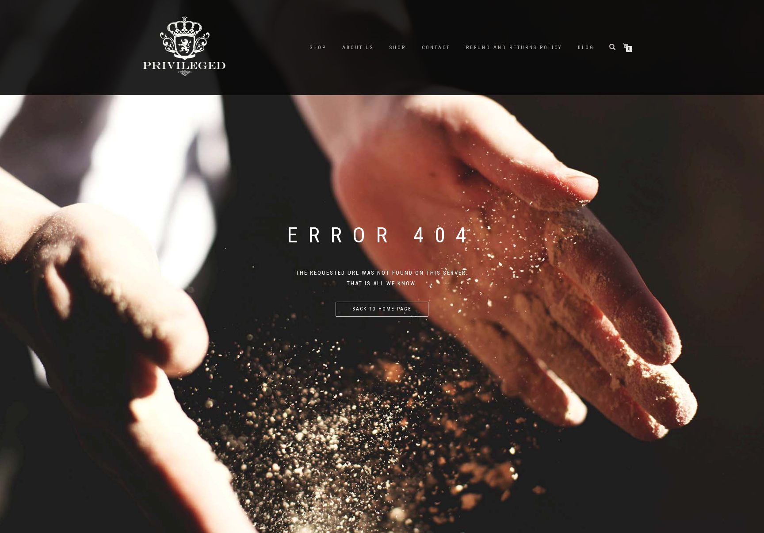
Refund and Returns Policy (514, 47)
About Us (358, 47)
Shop (398, 47)
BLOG (586, 47)
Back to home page (382, 309)
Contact (436, 47)
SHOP (318, 47)
